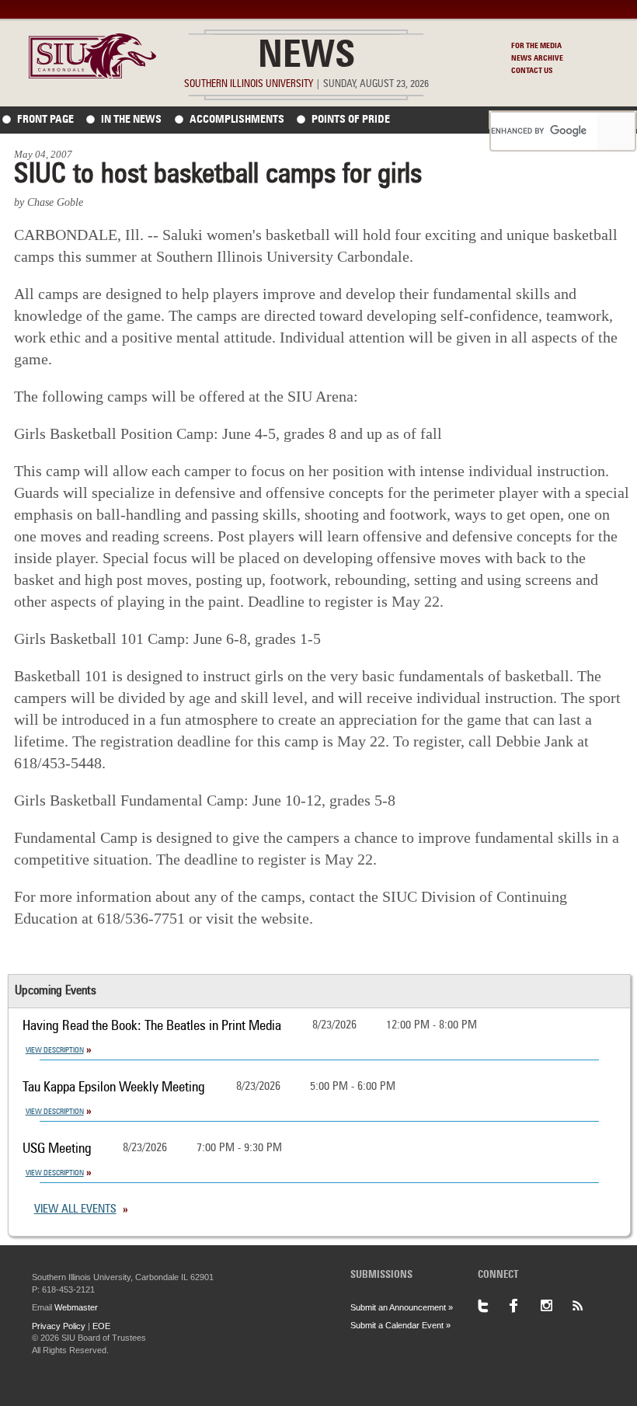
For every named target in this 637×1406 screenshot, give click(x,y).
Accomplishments (237, 119)
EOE (101, 1326)
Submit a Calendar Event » (400, 1325)
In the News (131, 119)
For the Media (536, 46)
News (306, 57)
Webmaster (76, 1307)
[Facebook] (524, 1306)
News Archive (537, 58)
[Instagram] (555, 1306)
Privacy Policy (58, 1326)
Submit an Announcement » (401, 1307)
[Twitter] (493, 1306)
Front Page (45, 119)
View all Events (75, 1210)
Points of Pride (351, 119)
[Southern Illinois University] (92, 74)
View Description (55, 1050)
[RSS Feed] (586, 1306)
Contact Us (532, 71)
